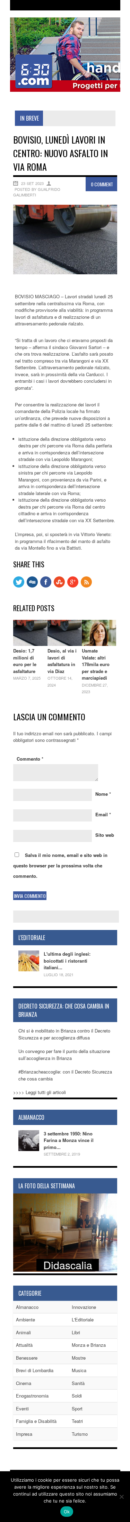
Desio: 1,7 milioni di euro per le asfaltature (24, 660)
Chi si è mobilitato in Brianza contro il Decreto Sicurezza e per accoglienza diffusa (64, 1034)
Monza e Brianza (89, 1345)
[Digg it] (32, 585)
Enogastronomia (32, 1395)
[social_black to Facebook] (45, 585)
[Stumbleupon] (59, 585)
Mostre (79, 1357)
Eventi (22, 1408)
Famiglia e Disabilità (36, 1421)
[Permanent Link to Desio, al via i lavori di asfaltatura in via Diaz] (64, 644)
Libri (76, 1332)
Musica (79, 1370)
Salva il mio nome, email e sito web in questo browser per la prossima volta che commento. (60, 865)
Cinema (23, 1383)
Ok (67, 1511)
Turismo (80, 1434)
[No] (121, 1496)
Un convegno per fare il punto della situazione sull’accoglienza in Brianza (64, 1054)
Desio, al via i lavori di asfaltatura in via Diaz (62, 660)
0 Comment (102, 184)
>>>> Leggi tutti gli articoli (39, 1092)
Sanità (78, 1383)
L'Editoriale (83, 1319)
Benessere (26, 1357)
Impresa (24, 1434)
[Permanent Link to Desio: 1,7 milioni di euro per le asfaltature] (30, 644)
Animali (23, 1332)
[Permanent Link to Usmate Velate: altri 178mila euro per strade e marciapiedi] (99, 644)
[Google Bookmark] (72, 585)
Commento (30, 758)
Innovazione (84, 1307)
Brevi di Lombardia (34, 1370)
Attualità (24, 1345)
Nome (103, 794)
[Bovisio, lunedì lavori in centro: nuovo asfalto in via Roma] (65, 272)
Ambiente (25, 1319)
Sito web (104, 835)
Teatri (77, 1421)
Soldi (77, 1395)
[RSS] (86, 585)
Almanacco (27, 1307)
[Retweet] (18, 585)
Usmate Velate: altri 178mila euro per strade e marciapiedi (96, 664)
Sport (77, 1408)
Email (103, 814)
